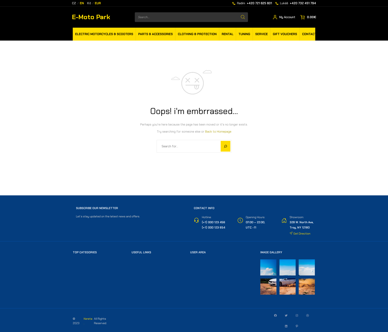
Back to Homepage (218, 132)
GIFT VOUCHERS (285, 34)
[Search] (243, 17)
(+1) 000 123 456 (213, 222)
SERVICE (261, 34)
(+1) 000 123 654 (213, 227)
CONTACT (309, 34)
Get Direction (301, 233)
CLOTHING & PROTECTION (197, 34)
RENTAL (227, 34)
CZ (74, 3)
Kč (89, 3)
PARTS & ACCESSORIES (155, 34)
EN (82, 3)
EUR (98, 3)
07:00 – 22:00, (255, 222)
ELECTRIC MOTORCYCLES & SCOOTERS (104, 34)
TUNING (244, 34)
